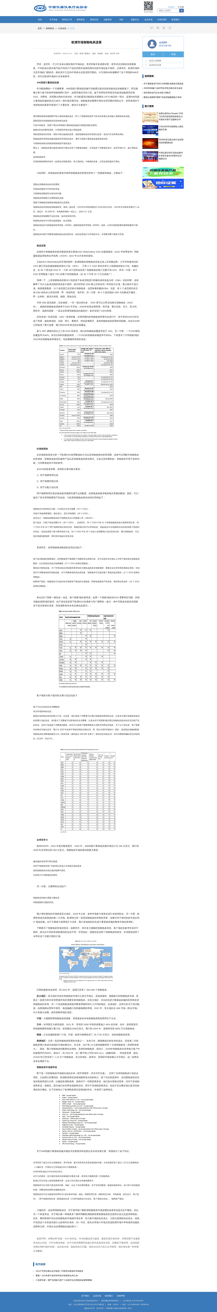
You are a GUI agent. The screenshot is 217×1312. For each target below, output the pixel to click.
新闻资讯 (81, 19)
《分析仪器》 (162, 19)
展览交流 (94, 19)
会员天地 (148, 19)
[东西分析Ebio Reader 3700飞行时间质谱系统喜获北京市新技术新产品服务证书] (150, 122)
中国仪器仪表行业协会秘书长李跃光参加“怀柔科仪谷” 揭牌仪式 (171, 156)
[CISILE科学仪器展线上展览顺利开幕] (150, 135)
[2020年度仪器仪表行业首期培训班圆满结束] (150, 148)
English (171, 7)
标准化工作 (67, 19)
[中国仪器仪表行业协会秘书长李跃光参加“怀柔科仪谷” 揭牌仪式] (150, 161)
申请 (173, 54)
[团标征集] (163, 184)
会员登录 (163, 42)
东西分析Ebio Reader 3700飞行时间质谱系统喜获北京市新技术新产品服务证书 (171, 116)
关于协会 (53, 19)
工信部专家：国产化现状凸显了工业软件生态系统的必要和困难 (64, 1280)
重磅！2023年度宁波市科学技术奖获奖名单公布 (57, 1275)
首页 (40, 19)
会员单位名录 (155, 65)
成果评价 (108, 19)
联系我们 (176, 19)
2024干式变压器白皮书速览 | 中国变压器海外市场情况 (59, 1271)
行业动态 (62, 28)
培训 (121, 19)
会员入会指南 (155, 61)
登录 (153, 54)
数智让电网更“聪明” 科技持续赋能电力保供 (163, 97)
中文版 (181, 7)
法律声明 (121, 1296)
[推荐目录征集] (163, 172)
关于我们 (85, 1296)
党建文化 (135, 19)
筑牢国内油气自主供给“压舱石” (157, 93)
